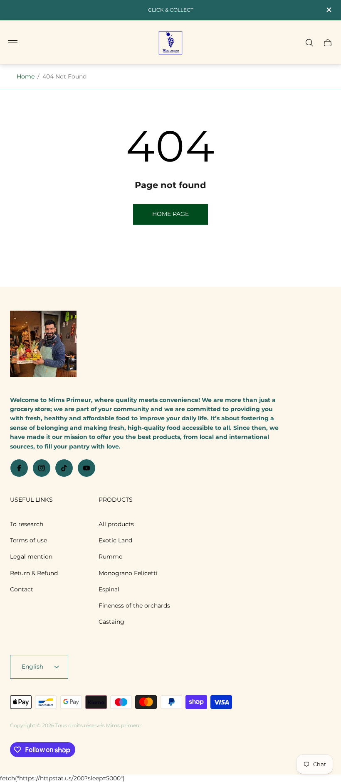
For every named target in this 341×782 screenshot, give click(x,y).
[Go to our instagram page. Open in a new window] (41, 468)
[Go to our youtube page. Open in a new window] (86, 468)
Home (26, 76)
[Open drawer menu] (13, 43)
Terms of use (28, 540)
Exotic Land (115, 540)
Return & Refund (34, 573)
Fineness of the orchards (134, 605)
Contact (21, 589)
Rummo (111, 556)
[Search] (309, 43)
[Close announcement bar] (328, 10)
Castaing (111, 621)
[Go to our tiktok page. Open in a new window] (64, 468)
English (32, 666)
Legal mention (31, 556)
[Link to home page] (43, 345)
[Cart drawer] (328, 43)
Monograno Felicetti (128, 573)
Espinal (109, 589)
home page (170, 214)
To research (26, 524)
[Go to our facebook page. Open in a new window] (19, 468)
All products (116, 524)
